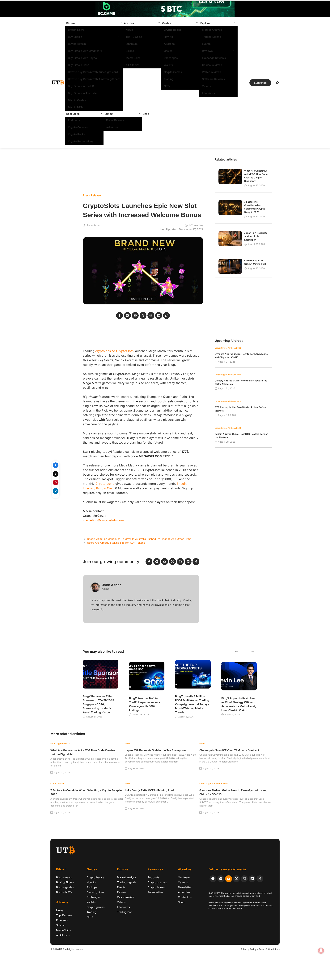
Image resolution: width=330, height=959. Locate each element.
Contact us (185, 897)
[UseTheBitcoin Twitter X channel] (236, 878)
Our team (184, 877)
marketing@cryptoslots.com (103, 520)
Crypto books (156, 887)
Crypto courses (157, 882)
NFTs (167, 86)
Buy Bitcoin (75, 36)
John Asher (93, 225)
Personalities (155, 892)
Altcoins (129, 23)
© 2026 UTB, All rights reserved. (67, 949)
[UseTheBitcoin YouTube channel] (228, 878)
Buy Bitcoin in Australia (82, 93)
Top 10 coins (64, 915)
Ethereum (132, 43)
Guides (166, 23)
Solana (130, 50)
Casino (168, 50)
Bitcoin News (76, 29)
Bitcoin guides (65, 887)
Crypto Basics (173, 29)
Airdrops (169, 43)
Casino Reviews (212, 65)
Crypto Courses (78, 127)
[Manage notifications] (321, 951)
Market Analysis (212, 29)
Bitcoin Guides (77, 100)
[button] (120, 23)
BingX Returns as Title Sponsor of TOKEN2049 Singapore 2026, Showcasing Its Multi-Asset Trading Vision (98, 704)
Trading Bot (124, 912)
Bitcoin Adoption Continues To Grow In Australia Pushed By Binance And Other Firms (139, 538)
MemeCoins (133, 57)
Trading (168, 79)
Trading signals (126, 882)
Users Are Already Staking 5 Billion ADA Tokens (116, 542)
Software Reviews (213, 79)
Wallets (168, 65)
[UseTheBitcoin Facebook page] (212, 878)
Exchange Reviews (214, 57)
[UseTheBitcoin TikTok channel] (259, 878)
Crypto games (95, 907)
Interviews (208, 93)
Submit (108, 113)
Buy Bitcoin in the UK (81, 86)
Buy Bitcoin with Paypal (82, 57)
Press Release (115, 120)
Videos (206, 86)
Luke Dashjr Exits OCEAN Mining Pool (149, 790)
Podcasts (74, 120)
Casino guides (95, 892)
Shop (146, 113)
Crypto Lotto (104, 484)
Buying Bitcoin (77, 43)
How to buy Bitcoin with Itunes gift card (93, 72)
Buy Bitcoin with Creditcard (85, 50)
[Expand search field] (277, 83)
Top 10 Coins (134, 36)
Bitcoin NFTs (76, 107)
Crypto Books (76, 134)
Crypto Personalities (80, 141)
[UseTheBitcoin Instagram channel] (244, 878)
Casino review (125, 897)
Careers (183, 882)
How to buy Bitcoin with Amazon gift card (94, 79)
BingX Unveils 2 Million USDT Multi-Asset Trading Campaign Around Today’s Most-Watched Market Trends (192, 704)
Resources (73, 113)
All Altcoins (133, 65)
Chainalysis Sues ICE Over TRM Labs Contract (229, 750)
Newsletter (185, 887)
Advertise (112, 127)
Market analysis (127, 877)
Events (206, 43)
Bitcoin (70, 23)
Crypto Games (173, 72)
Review (121, 892)
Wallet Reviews (211, 72)
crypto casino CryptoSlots (114, 351)
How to (168, 36)
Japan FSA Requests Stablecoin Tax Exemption (256, 236)
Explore (205, 23)
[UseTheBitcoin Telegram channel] (220, 878)
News (129, 29)
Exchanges (171, 57)
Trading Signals (212, 36)
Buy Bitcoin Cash (78, 65)
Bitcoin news (64, 877)
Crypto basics (95, 877)
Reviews (207, 50)
